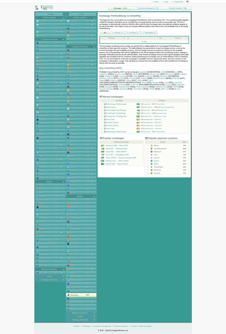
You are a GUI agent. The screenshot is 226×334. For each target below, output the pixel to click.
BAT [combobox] (56, 50)
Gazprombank (44, 200)
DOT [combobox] (57, 119)
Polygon (42, 123)
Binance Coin (44, 54)
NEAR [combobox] (57, 112)
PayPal (72, 28)
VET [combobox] (56, 171)
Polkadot (42, 120)
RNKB (41, 236)
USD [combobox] (57, 21)
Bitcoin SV (43, 65)
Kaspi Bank (74, 240)
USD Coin (43, 167)
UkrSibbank (43, 255)
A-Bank (42, 185)
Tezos (41, 149)
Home (156, 2)
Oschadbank (44, 214)
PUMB (41, 229)
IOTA (72, 116)
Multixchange (121, 104)
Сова (112, 119)
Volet (41, 32)
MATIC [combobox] (57, 123)
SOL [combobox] (56, 138)
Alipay (41, 192)
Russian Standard (46, 244)
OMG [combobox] (57, 116)
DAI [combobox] (56, 83)
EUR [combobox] (87, 32)
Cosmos (42, 79)
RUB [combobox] (57, 189)
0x (40, 43)
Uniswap (42, 163)
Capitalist (42, 21)
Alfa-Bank (43, 189)
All (105, 33)
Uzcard (73, 298)
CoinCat (116, 122)
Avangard (43, 196)
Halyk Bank (74, 229)
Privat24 (42, 222)
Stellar (41, 141)
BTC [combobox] (56, 57)
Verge (41, 174)
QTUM (41, 127)
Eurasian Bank (75, 218)
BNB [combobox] (56, 54)
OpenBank (43, 211)
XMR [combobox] (57, 108)
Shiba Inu (43, 134)
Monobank (43, 207)
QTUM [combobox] (57, 127)
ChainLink (43, 76)
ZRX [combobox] (56, 43)
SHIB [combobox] (57, 134)
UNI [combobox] (56, 163)
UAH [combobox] (57, 185)
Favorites (133, 33)
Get (161, 38)
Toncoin (42, 152)
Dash (41, 87)
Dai (40, 83)
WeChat (42, 36)
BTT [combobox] (56, 68)
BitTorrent (43, 68)
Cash (179, 89)
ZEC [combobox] (56, 178)
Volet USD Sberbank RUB (154, 110)
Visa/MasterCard (45, 258)
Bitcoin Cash (44, 61)
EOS (72, 101)
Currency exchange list (146, 8)
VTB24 (42, 262)
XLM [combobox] (57, 141)
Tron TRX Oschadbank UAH (153, 113)
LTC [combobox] (56, 105)
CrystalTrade (121, 113)
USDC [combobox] (57, 167)
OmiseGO (43, 116)
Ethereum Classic (46, 98)
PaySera (73, 32)
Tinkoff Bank (44, 251)
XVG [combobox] (57, 174)
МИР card (43, 265)
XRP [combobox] (56, 130)
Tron (41, 156)
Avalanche (43, 46)
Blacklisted (150, 33)
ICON (41, 101)
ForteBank (74, 222)
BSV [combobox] (56, 65)
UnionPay (74, 295)
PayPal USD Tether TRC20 (116, 164)
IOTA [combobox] (88, 116)
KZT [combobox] (87, 218)
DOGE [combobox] (57, 90)
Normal (118, 33)
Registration (178, 2)
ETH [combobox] (56, 94)
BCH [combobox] (57, 61)
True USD (43, 160)
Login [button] (166, 2)
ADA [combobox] (56, 72)
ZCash (41, 178)
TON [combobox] (57, 152)
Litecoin (42, 105)
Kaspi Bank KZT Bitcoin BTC (151, 125)
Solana (42, 138)
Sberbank (123, 89)
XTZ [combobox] (56, 149)
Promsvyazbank (45, 225)
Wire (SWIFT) (44, 273)
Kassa (113, 107)
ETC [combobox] (56, 97)
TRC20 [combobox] (57, 145)
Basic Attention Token (47, 50)
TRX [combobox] (56, 156)
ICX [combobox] (56, 101)
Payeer (42, 28)
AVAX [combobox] (57, 46)
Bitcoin (41, 57)
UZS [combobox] (87, 233)
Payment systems (175, 8)
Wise (72, 43)
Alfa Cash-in (74, 203)
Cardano (42, 72)
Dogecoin (43, 90)
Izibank (42, 203)
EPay (41, 25)
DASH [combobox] (57, 87)
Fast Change (121, 110)
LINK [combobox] (57, 76)
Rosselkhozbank (45, 240)
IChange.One (122, 116)
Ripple (41, 130)
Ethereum (43, 94)
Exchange (117, 8)
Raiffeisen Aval (44, 233)
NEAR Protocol (45, 112)
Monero (42, 109)
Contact (134, 326)
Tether (41, 145)
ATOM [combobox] (57, 79)
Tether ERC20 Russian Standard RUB (157, 107)
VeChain (42, 171)
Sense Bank (43, 247)
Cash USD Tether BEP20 (153, 104)
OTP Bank (43, 218)
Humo (72, 233)
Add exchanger (146, 326)
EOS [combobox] (87, 101)
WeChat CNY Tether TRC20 (153, 116)
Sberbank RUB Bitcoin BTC (151, 119)
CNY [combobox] (57, 36)
